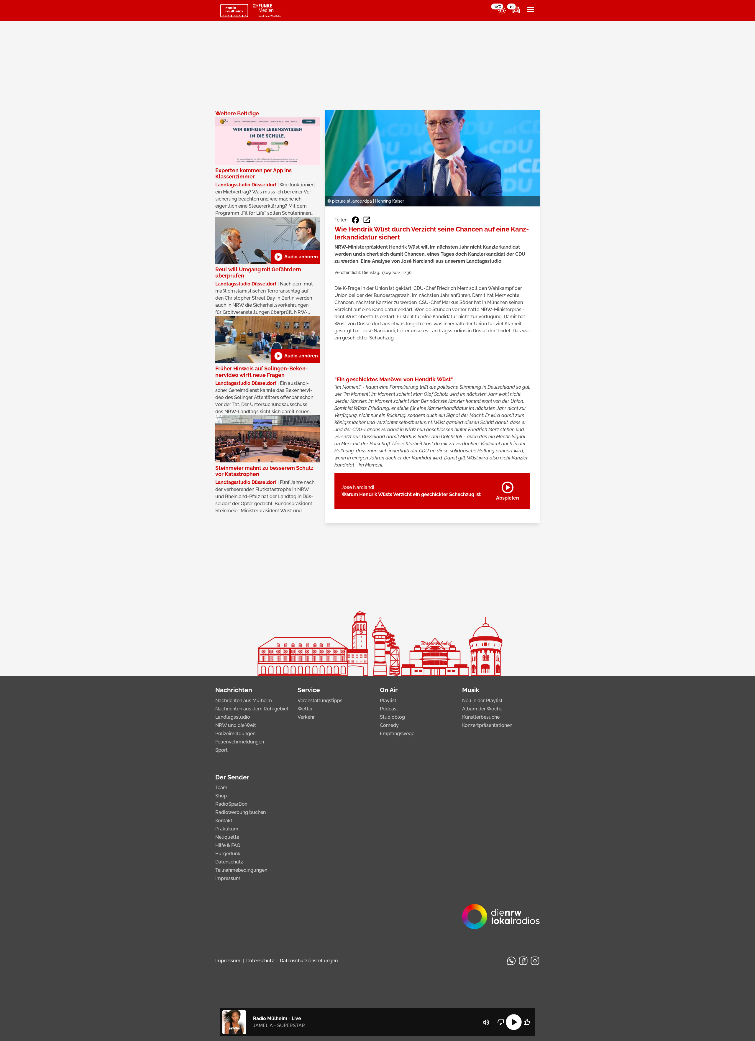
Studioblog (392, 717)
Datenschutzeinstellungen (309, 960)
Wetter (305, 709)
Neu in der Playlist (482, 700)
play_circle (513, 1022)
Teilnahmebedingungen (241, 870)
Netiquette (227, 837)
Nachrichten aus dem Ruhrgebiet (251, 709)
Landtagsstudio (232, 717)
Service (309, 690)
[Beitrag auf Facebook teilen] (355, 220)
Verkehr (306, 717)
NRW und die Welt (235, 725)
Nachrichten (233, 690)
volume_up (486, 1022)
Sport (221, 750)
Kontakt (223, 820)
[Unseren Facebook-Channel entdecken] (523, 961)
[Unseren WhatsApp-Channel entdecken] (511, 961)
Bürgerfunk (227, 853)
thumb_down (500, 1022)
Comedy (389, 725)
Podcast (389, 709)
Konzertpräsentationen (487, 725)
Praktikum (226, 829)
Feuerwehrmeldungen (239, 742)
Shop (221, 796)
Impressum (227, 878)
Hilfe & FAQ (227, 845)
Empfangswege (397, 733)
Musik (470, 690)
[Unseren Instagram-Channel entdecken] (535, 961)
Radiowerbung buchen (240, 812)
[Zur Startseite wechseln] (234, 10)
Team (221, 787)
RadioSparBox (231, 804)
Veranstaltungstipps (320, 700)
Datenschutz (229, 862)
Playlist (388, 700)
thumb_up (526, 1022)
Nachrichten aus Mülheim (243, 700)
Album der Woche (482, 709)
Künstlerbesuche (481, 717)
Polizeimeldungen (235, 733)
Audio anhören (296, 256)
